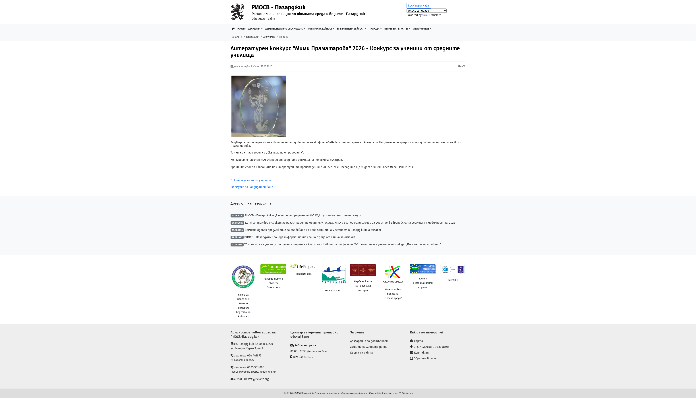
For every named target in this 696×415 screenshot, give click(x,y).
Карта (418, 341)
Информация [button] (421, 28)
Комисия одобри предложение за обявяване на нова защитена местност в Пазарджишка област (313, 230)
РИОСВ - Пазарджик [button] (249, 28)
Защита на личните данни (368, 346)
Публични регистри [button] (396, 28)
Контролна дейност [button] (320, 28)
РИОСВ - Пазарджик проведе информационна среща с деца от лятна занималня (299, 237)
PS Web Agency (406, 393)
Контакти (421, 352)
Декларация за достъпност (369, 341)
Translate (435, 15)
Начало (235, 36)
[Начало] (233, 29)
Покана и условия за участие (251, 180)
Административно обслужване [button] (284, 28)
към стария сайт (419, 5)
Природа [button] (374, 28)
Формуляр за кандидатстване (252, 187)
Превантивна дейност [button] (350, 28)
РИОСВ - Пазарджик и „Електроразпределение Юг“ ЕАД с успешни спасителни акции (303, 215)
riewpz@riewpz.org (256, 379)
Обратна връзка (425, 358)
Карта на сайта (361, 352)
